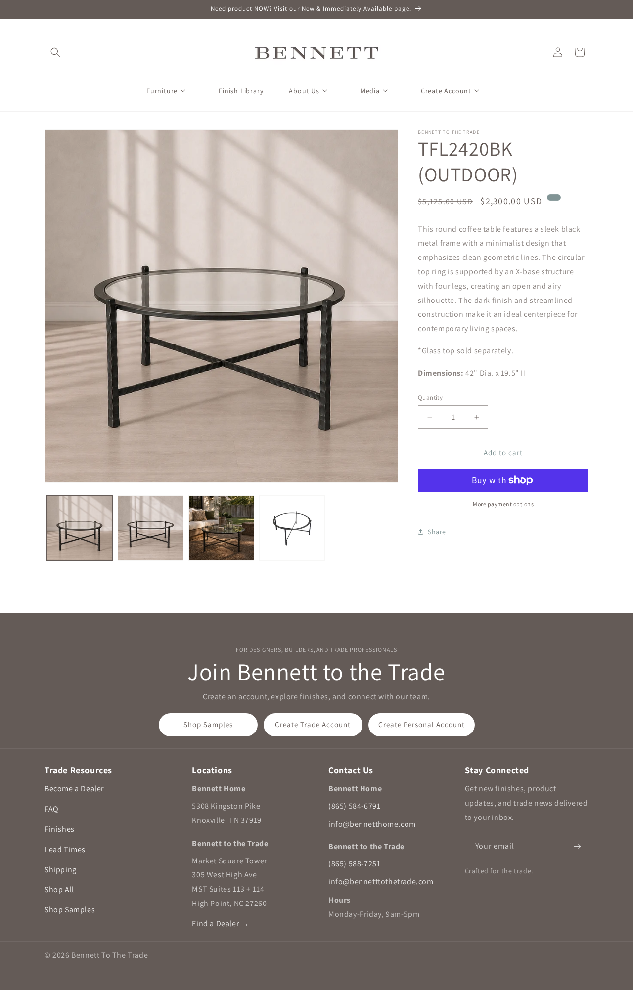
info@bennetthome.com (372, 824)
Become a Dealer (74, 788)
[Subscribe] (577, 846)
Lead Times (65, 849)
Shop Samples (208, 724)
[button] (55, 52)
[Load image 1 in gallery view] (80, 528)
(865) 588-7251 (354, 864)
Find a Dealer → (220, 923)
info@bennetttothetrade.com (381, 881)
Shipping (61, 869)
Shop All (59, 889)
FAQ (52, 809)
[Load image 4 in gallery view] (292, 528)
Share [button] (437, 531)
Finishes (60, 829)
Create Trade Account (313, 724)
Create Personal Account (421, 724)
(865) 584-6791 (354, 806)
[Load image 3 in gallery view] (221, 528)
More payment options (503, 504)
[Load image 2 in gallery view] (150, 528)
